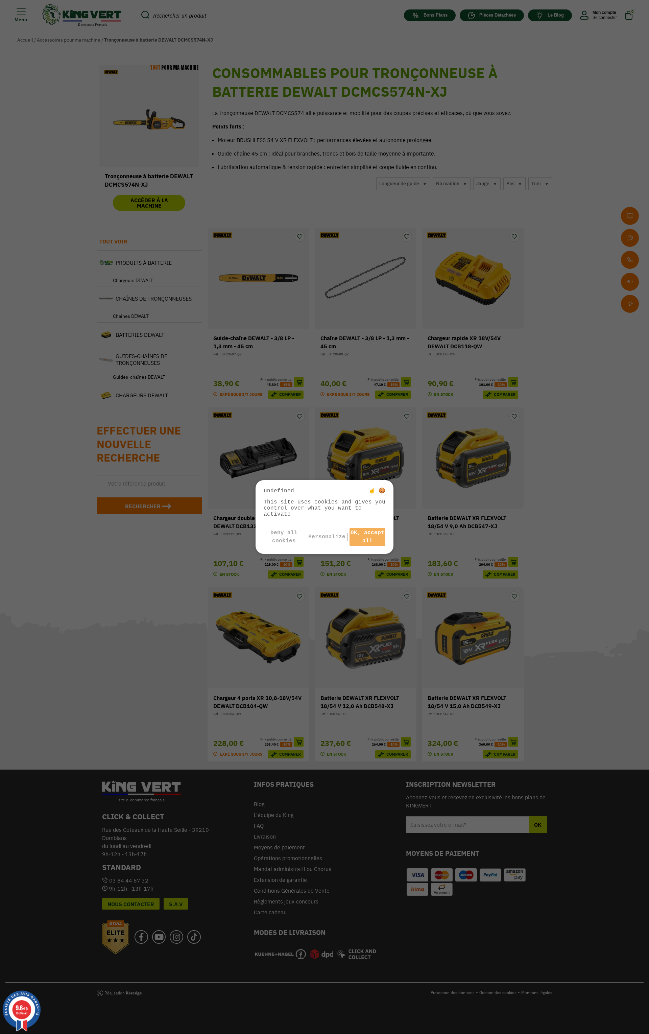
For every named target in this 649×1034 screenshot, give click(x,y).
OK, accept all (367, 537)
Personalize (326, 537)
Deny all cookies (283, 537)
